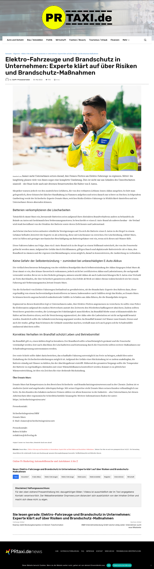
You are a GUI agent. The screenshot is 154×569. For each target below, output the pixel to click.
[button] (145, 39)
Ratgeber (107, 477)
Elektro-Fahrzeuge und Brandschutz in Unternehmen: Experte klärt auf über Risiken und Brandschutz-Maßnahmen (61, 449)
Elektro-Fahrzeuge (68, 477)
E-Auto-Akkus (36, 477)
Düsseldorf (25, 477)
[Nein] (151, 565)
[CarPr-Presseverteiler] (7, 79)
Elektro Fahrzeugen (51, 477)
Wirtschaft (130, 477)
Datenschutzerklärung (122, 565)
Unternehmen (119, 477)
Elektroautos (82, 477)
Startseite (8, 54)
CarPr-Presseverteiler (21, 79)
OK (109, 565)
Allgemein (16, 54)
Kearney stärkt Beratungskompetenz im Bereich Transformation (38, 525)
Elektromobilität (95, 477)
